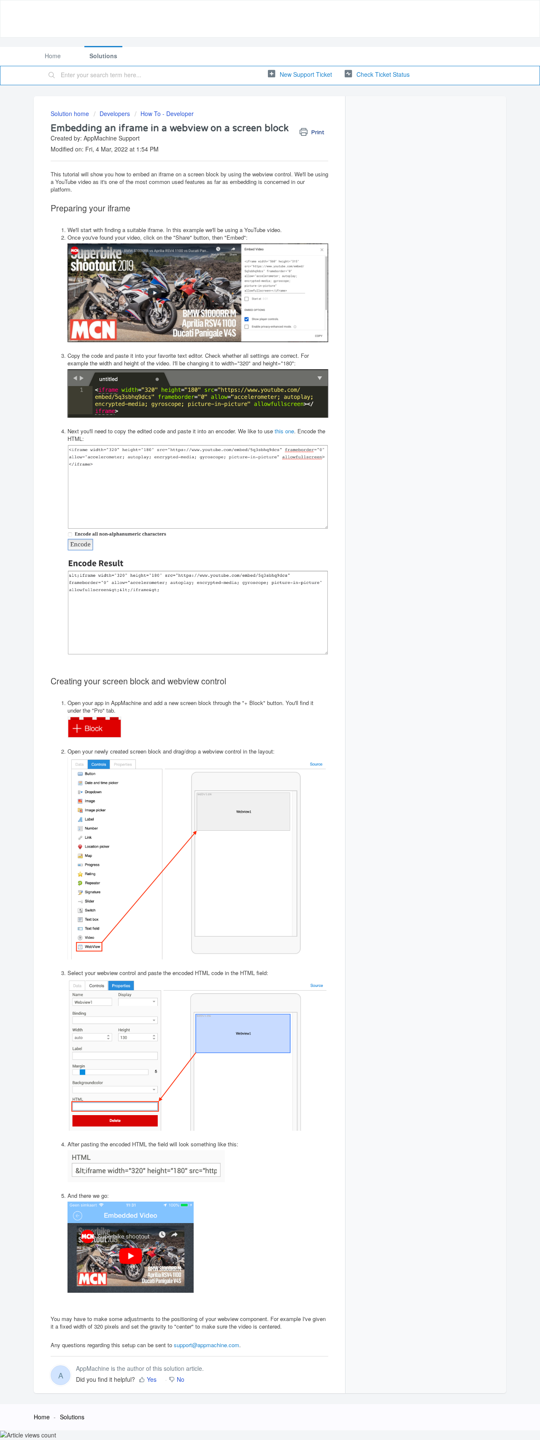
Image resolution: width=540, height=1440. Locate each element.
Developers (115, 113)
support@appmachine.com (206, 1345)
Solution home (71, 113)
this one (284, 431)
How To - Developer (167, 113)
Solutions (103, 55)
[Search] (52, 75)
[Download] (254, 628)
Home (53, 55)
